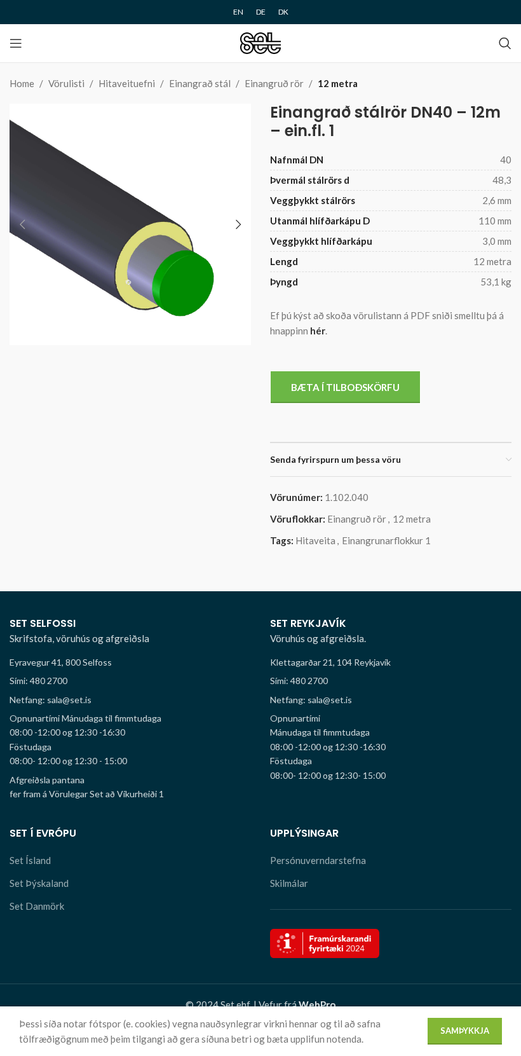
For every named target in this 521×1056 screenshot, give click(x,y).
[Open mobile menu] (16, 43)
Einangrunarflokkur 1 (386, 540)
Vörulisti (66, 83)
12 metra (338, 83)
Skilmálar (289, 883)
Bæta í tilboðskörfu (345, 387)
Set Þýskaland (39, 883)
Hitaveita (315, 540)
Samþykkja (464, 1030)
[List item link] (130, 681)
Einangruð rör (274, 83)
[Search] (505, 43)
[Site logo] (260, 42)
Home (22, 83)
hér (317, 330)
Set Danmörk (37, 906)
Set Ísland (30, 860)
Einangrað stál (200, 83)
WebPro (317, 1004)
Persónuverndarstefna (318, 860)
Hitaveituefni (126, 83)
